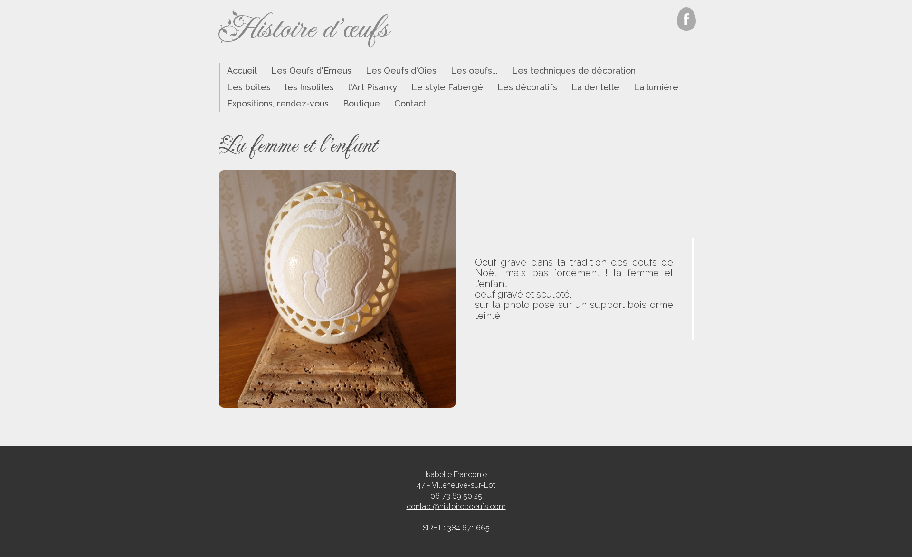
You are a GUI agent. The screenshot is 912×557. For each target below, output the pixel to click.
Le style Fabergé (447, 87)
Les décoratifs (527, 87)
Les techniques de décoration (574, 71)
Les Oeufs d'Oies (401, 71)
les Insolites (309, 87)
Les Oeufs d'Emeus (311, 71)
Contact (410, 103)
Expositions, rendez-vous (278, 103)
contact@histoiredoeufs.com (456, 506)
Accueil (242, 71)
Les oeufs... (474, 71)
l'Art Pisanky (372, 87)
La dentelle (595, 87)
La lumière (656, 87)
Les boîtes (249, 87)
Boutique (361, 103)
